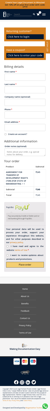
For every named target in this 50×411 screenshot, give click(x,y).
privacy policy (16, 242)
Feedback (25, 311)
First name (11, 71)
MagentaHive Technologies (36, 408)
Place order (25, 264)
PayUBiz (10, 207)
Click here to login (18, 36)
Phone (8, 109)
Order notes (15, 146)
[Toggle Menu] (44, 14)
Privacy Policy (25, 325)
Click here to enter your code (25, 55)
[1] (38, 14)
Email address (12, 122)
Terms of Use (25, 332)
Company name (17, 96)
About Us (25, 296)
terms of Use (21, 250)
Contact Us (25, 318)
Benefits (25, 303)
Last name (11, 84)
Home (25, 289)
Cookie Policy (27, 400)
